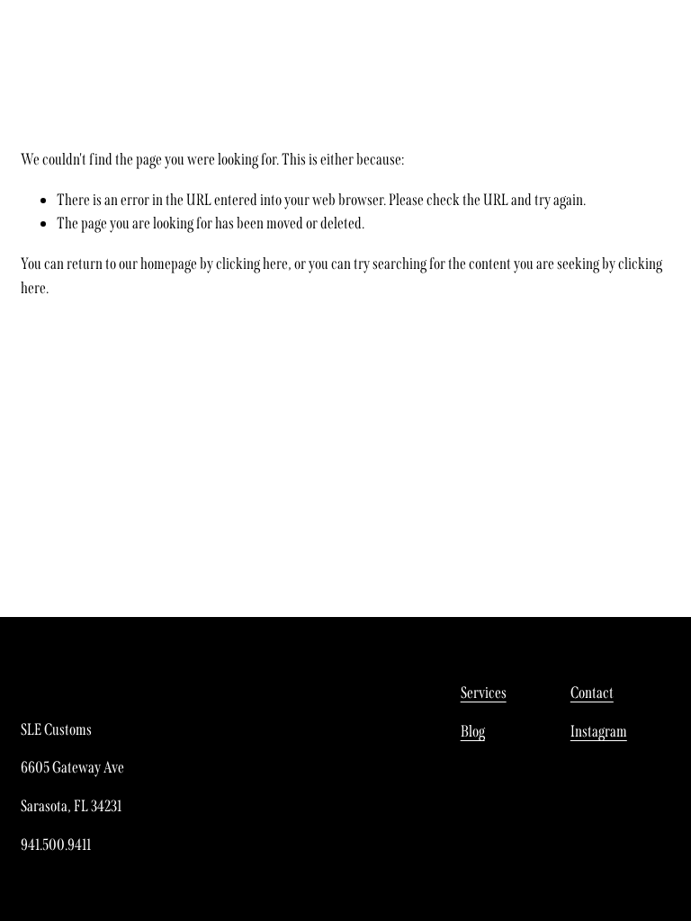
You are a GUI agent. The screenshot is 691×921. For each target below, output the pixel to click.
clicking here (252, 263)
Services (484, 692)
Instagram (598, 731)
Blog (473, 731)
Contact (592, 692)
